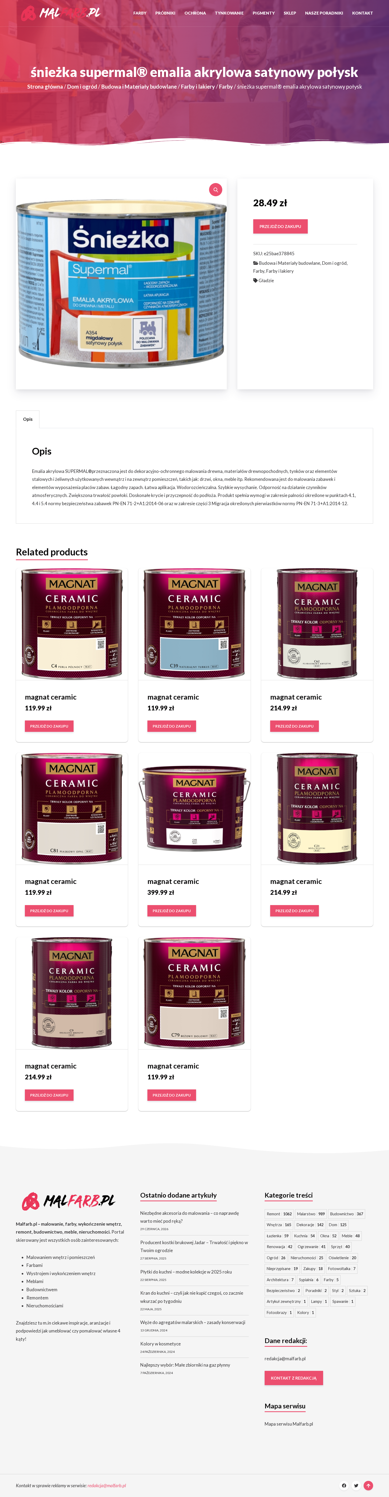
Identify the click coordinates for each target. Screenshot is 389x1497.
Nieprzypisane (282, 1268)
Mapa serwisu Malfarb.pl (289, 1424)
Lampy (319, 1301)
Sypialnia (308, 1279)
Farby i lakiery (198, 86)
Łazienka (277, 1236)
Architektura (280, 1279)
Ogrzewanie (311, 1246)
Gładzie (266, 280)
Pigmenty (264, 13)
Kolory (305, 1312)
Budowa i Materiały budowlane (139, 86)
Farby (139, 13)
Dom (337, 1224)
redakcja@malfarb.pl (285, 1358)
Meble (351, 1236)
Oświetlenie (342, 1258)
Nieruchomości (307, 1258)
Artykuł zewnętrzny (286, 1301)
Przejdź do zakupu (280, 226)
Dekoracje (310, 1224)
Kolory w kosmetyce (160, 1344)
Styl (337, 1290)
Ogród (276, 1258)
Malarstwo (311, 1214)
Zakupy (313, 1268)
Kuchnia (304, 1236)
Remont (279, 1214)
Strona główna (45, 86)
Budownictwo (346, 1214)
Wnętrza (279, 1224)
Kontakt (362, 13)
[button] (215, 189)
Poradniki (316, 1290)
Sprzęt (340, 1246)
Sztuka (357, 1290)
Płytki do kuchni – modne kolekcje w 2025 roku (186, 1272)
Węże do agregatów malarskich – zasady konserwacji (192, 1322)
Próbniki (165, 13)
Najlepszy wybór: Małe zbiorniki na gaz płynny (185, 1365)
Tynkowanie (229, 13)
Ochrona (195, 13)
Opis (28, 419)
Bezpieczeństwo (283, 1290)
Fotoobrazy (279, 1312)
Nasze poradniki (324, 13)
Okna (328, 1236)
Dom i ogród (82, 86)
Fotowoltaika (341, 1268)
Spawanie (342, 1301)
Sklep (290, 13)
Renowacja (279, 1246)
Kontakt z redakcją (293, 1378)
